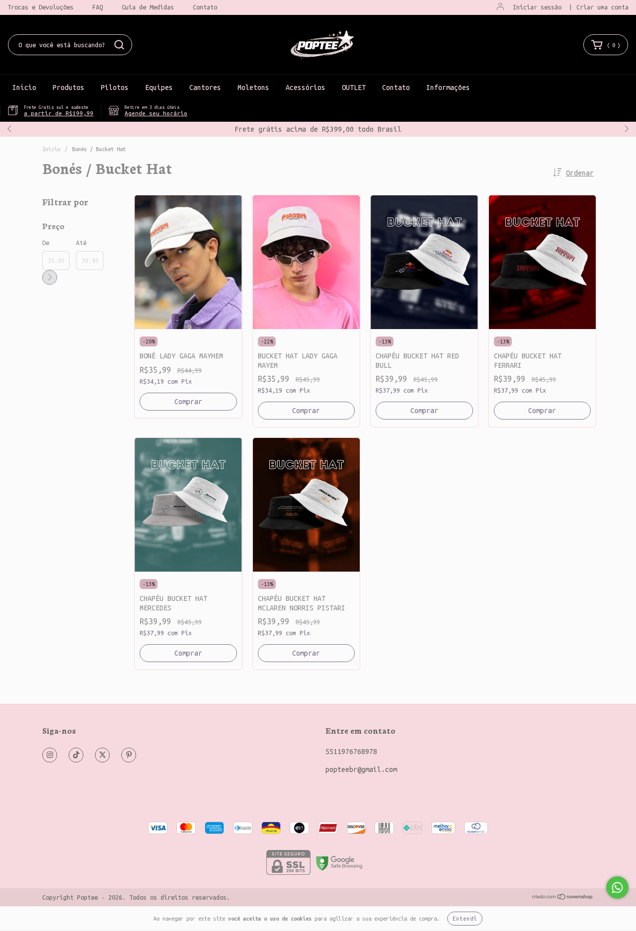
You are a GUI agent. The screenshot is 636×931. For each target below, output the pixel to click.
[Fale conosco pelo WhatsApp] (617, 887)
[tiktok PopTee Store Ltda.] (76, 755)
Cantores (205, 87)
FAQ (97, 6)
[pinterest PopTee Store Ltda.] (128, 755)
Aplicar (49, 277)
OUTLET (354, 87)
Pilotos (115, 87)
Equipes (159, 87)
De (45, 242)
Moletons (253, 87)
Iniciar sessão (537, 6)
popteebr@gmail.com (361, 769)
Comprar (188, 402)
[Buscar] (119, 45)
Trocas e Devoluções (40, 6)
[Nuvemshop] (563, 897)
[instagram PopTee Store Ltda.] (49, 755)
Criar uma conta (602, 6)
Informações (448, 87)
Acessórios (305, 87)
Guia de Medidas (148, 6)
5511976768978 (351, 752)
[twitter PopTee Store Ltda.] (102, 755)
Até (81, 242)
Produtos (68, 87)
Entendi (465, 919)
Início (24, 87)
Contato (205, 6)
